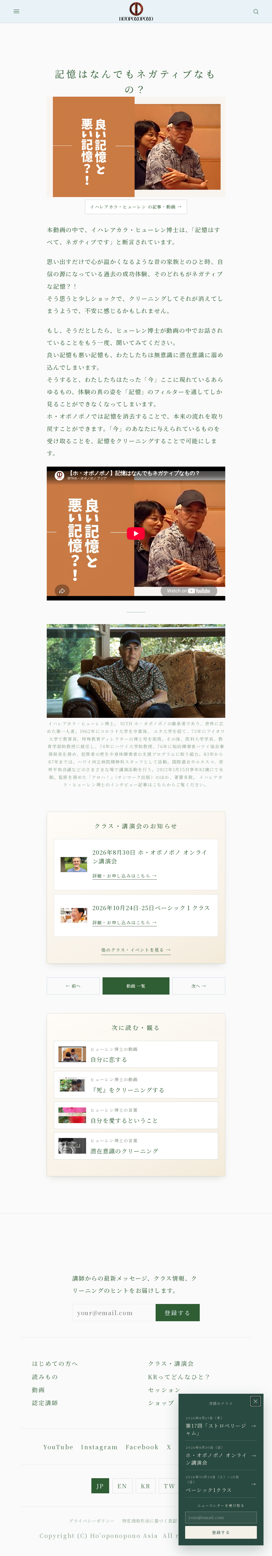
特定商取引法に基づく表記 (149, 1521)
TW (170, 1486)
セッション (164, 1390)
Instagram (99, 1447)
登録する (177, 1312)
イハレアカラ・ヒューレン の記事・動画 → (136, 207)
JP (100, 1486)
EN (122, 1486)
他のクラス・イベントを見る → (136, 950)
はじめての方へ (55, 1363)
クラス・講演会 (171, 1363)
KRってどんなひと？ (179, 1376)
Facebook (142, 1447)
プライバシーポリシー (92, 1521)
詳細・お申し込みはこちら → (124, 876)
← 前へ (73, 986)
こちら (159, 785)
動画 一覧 (136, 986)
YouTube (58, 1447)
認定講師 (45, 1403)
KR (146, 1486)
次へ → (198, 986)
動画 (38, 1390)
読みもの (45, 1376)
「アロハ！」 (100, 777)
